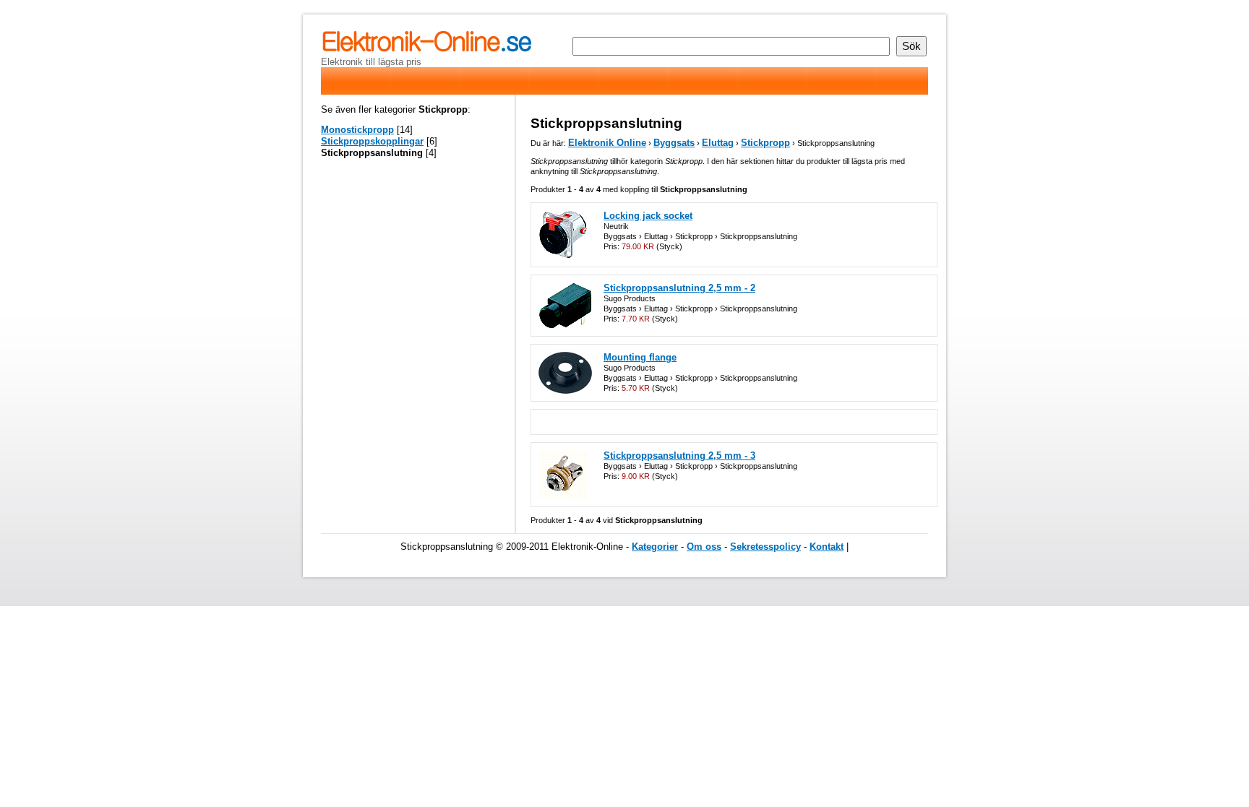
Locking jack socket (648, 215)
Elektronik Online (607, 142)
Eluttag (718, 142)
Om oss (704, 546)
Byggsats (674, 142)
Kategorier (655, 546)
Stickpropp (765, 142)
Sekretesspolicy (765, 546)
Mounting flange (640, 357)
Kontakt (827, 546)
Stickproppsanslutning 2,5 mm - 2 (679, 287)
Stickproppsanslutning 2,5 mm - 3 (679, 455)
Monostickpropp (357, 129)
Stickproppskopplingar (372, 141)
